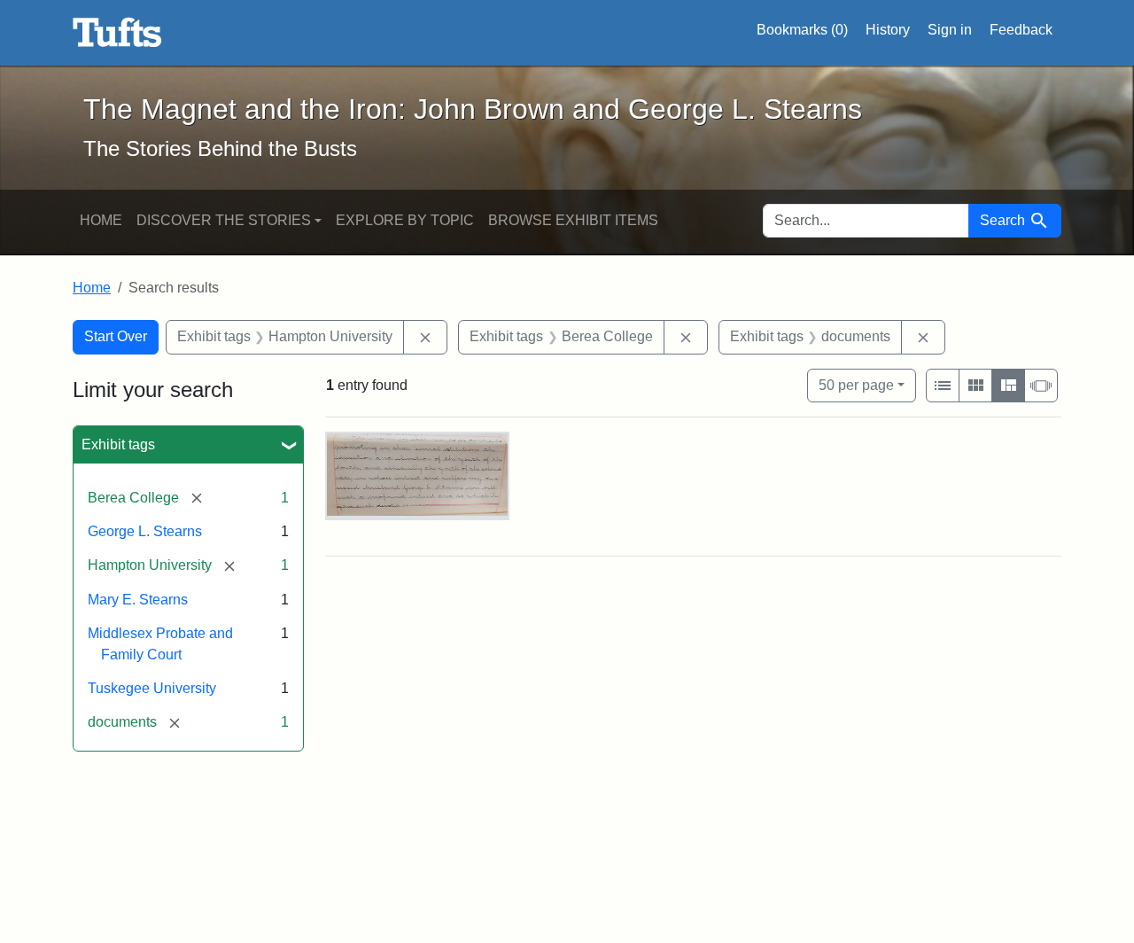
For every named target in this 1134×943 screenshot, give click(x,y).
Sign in (950, 29)
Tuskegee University (152, 688)
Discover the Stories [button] (223, 220)
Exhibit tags (118, 444)
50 (856, 385)
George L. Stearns (145, 531)
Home (101, 220)
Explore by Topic (405, 220)
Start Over (115, 336)
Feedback (1021, 29)
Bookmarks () (802, 29)
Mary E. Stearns (138, 599)
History (888, 29)
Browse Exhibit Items (573, 220)
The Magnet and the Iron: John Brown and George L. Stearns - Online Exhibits (117, 33)
